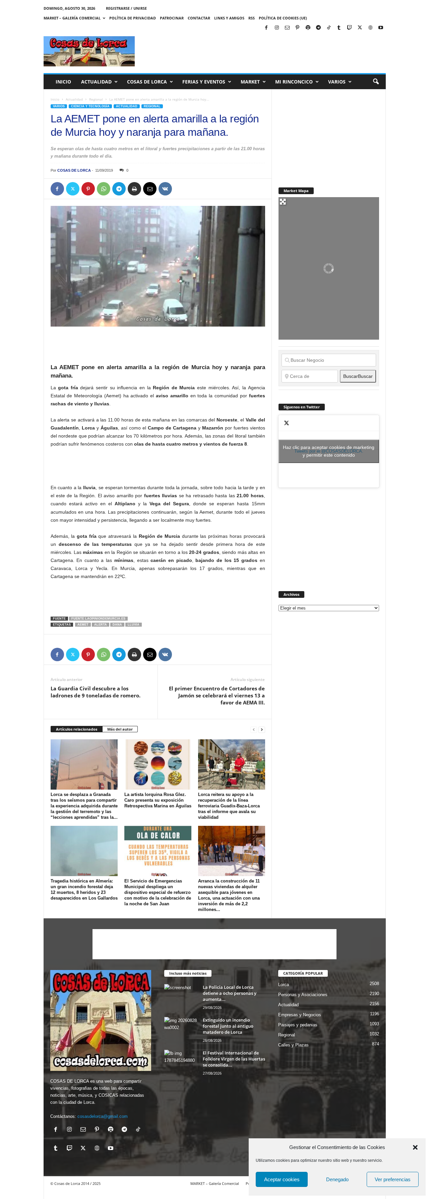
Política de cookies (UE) (283, 17)
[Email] (150, 188)
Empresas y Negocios (299, 1014)
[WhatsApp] (103, 188)
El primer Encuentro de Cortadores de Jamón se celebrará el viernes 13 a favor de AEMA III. (217, 695)
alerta (100, 624)
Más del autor (120, 729)
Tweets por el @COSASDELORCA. (328, 451)
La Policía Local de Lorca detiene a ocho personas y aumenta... (229, 993)
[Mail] (287, 28)
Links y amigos (229, 17)
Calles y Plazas (293, 1044)
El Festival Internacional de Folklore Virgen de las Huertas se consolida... (234, 1059)
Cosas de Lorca (147, 81)
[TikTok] (329, 28)
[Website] (370, 28)
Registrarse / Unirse (126, 8)
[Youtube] (381, 28)
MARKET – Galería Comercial (72, 17)
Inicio (63, 81)
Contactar (199, 17)
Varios (337, 81)
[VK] (165, 188)
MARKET (250, 81)
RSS (251, 17)
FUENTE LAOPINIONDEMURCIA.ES (98, 618)
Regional (96, 99)
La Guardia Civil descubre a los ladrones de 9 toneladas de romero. (95, 692)
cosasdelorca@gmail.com (102, 1116)
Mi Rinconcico (294, 81)
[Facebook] (266, 28)
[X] (360, 28)
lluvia (133, 624)
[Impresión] (134, 188)
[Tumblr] (339, 28)
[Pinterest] (298, 28)
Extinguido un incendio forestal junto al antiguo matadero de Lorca (228, 1026)
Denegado (337, 1179)
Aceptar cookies (282, 1179)
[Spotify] (308, 28)
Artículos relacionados (76, 729)
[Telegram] (318, 28)
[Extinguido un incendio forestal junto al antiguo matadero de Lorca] (181, 1029)
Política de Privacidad (132, 17)
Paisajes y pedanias (297, 1024)
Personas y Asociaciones (302, 994)
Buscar (358, 376)
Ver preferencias (393, 1179)
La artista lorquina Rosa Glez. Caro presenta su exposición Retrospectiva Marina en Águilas (157, 800)
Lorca (283, 984)
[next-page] (261, 729)
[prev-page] (253, 729)
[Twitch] (350, 28)
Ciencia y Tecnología (90, 106)
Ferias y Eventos (203, 81)
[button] (415, 1147)
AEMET (82, 624)
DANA (117, 624)
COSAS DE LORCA (74, 170)
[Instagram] (277, 28)
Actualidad (96, 81)
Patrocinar (172, 17)
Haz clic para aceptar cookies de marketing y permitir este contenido (328, 451)
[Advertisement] (264, 51)
